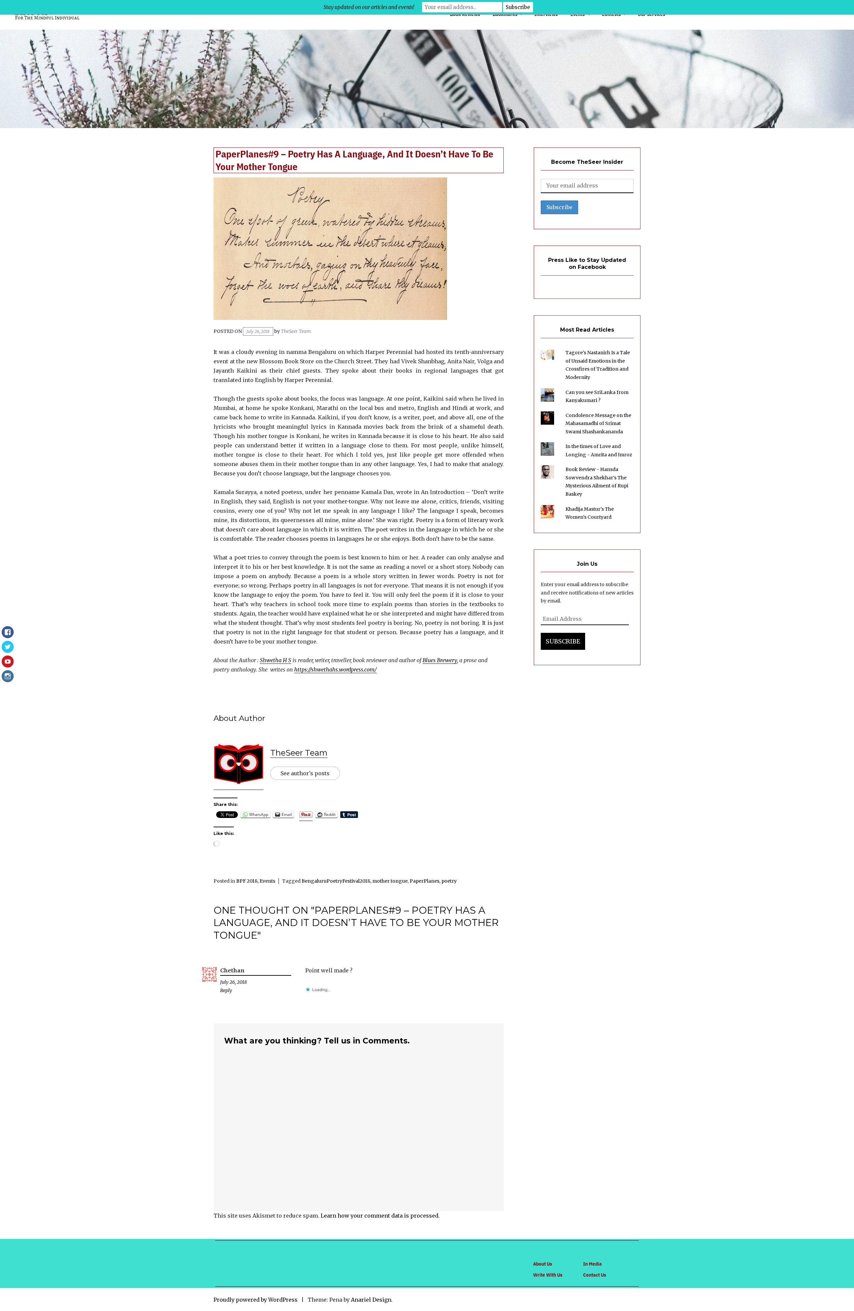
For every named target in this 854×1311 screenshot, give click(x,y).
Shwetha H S (275, 660)
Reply (226, 990)
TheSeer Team (296, 331)
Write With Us (547, 1275)
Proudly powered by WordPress (256, 1299)
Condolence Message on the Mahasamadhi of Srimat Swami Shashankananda (598, 423)
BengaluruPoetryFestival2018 (336, 881)
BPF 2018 (247, 881)
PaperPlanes (424, 881)
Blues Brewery (440, 660)
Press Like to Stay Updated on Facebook (587, 263)
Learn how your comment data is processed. (380, 1215)
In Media (592, 1264)
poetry (449, 881)
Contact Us (594, 1275)
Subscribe (563, 641)
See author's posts (305, 773)
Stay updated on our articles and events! (369, 7)
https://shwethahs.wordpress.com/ (335, 669)
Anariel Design (371, 1299)
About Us (542, 1264)
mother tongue (390, 881)
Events (267, 881)
